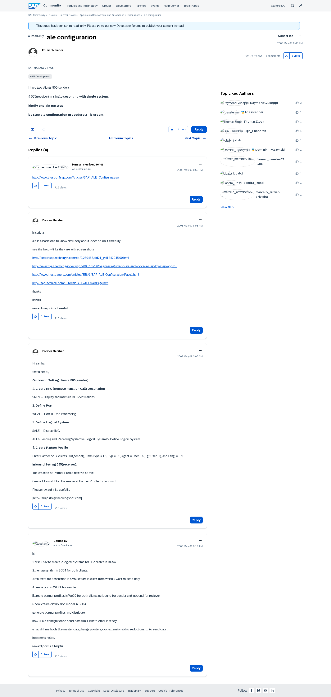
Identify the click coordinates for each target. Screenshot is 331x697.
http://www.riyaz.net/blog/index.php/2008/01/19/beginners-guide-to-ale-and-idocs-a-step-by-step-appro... (104, 266)
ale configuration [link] (152, 15)
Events (155, 5)
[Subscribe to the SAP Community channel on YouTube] (265, 690)
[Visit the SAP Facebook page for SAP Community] (251, 690)
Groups (106, 5)
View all (225, 207)
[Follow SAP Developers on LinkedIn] (272, 690)
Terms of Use (76, 690)
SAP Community (36, 15)
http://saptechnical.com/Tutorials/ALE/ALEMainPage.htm (70, 283)
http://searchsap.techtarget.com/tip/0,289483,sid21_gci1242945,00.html (80, 257)
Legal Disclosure (113, 690)
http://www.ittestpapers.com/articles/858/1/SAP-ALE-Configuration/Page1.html (85, 274)
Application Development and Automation (102, 15)
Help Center (171, 5)
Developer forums (128, 25)
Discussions (134, 15)
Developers (123, 5)
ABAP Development (40, 76)
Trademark (134, 690)
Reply (196, 199)
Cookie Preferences (170, 690)
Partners (141, 5)
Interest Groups (68, 15)
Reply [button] (199, 129)
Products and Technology (81, 5)
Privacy (60, 690)
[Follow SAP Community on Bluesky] (258, 690)
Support (150, 690)
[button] (287, 56)
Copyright (94, 690)
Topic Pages (191, 5)
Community (52, 5)
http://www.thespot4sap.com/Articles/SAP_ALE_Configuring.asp (75, 177)
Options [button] (299, 36)
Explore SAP (278, 5)
